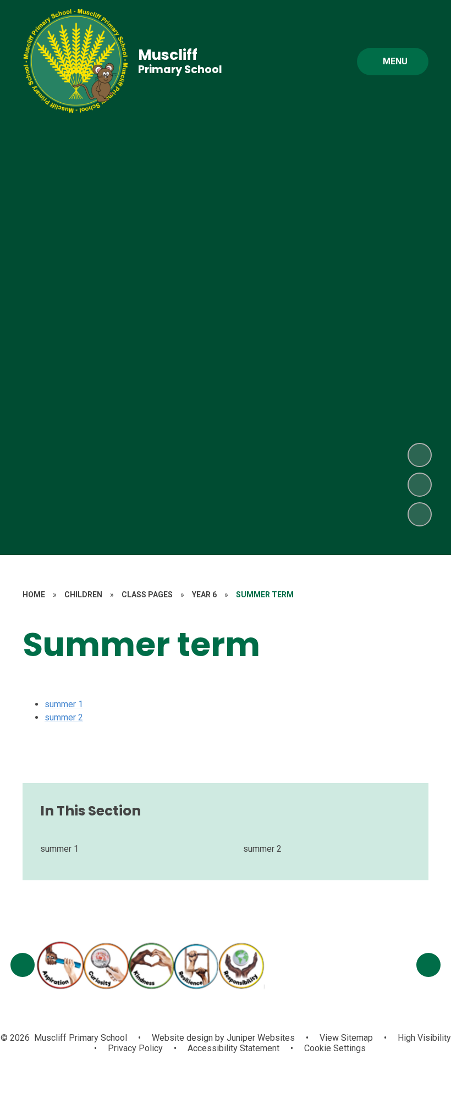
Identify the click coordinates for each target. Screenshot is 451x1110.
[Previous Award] (22, 965)
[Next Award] (428, 965)
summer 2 (64, 717)
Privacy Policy (135, 1048)
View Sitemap (346, 1038)
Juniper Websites (259, 1038)
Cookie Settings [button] (335, 1048)
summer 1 (64, 704)
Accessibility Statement (233, 1048)
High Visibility (424, 1038)
